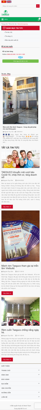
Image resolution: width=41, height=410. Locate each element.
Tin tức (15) (8, 32)
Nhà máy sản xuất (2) (11, 40)
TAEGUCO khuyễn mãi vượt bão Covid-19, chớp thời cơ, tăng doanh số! (19, 174)
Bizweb (25, 408)
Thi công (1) (8, 36)
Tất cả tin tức (13, 24)
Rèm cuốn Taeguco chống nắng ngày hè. (20, 331)
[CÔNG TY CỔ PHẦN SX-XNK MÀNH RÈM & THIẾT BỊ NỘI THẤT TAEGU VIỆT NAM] (5, 13)
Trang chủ (4, 24)
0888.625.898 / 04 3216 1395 (16, 54)
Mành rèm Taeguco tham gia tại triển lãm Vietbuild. (19, 267)
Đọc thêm (6, 207)
